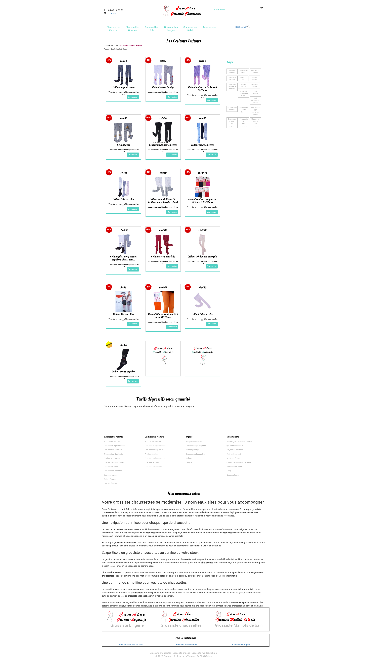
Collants (189, 458)
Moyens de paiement (235, 450)
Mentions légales (233, 458)
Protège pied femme (112, 458)
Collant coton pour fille (163, 256)
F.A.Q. (229, 471)
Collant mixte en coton (202, 145)
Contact (111, 13)
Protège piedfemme (232, 109)
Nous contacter (233, 475)
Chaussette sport (111, 466)
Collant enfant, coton (124, 87)
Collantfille (242, 78)
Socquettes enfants (194, 441)
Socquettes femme (112, 441)
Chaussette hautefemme (244, 110)
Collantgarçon (254, 78)
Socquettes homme (153, 441)
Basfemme (255, 92)
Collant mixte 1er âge (163, 87)
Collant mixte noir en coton (163, 145)
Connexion (219, 9)
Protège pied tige (151, 454)
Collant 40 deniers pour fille (202, 256)
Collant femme (110, 479)
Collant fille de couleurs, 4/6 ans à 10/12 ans (163, 315)
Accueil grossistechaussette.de (239, 441)
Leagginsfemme (254, 85)
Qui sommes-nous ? (235, 446)
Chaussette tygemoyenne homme (255, 111)
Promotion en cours (234, 466)
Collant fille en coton (123, 199)
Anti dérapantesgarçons (255, 100)
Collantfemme (243, 85)
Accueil (107, 49)
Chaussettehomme (255, 71)
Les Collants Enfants (119, 49)
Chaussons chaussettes (114, 462)
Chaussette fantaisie (232, 78)
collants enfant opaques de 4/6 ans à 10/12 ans (202, 200)
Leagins (189, 462)
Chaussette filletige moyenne (244, 122)
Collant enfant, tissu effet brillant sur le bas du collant (163, 200)
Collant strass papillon (123, 371)
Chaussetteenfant (244, 71)
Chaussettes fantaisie (113, 450)
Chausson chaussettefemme (244, 93)
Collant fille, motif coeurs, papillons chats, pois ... (123, 258)
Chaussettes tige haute (113, 454)
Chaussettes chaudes (113, 471)
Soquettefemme (232, 71)
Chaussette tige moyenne (114, 446)
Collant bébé (123, 145)
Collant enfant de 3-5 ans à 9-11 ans (202, 88)
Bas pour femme (110, 475)
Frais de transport (234, 454)
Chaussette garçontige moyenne (255, 122)
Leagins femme (110, 483)
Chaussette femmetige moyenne (232, 122)
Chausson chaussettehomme (232, 86)
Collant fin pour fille (123, 314)
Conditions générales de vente (239, 462)
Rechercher (241, 27)
